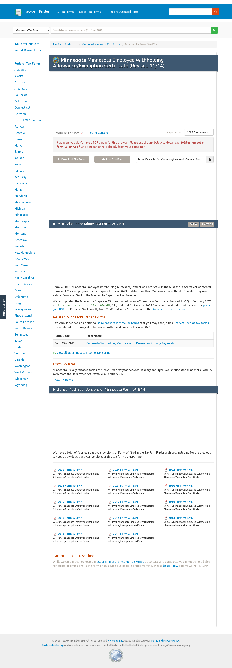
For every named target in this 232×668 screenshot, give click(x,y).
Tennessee (21, 334)
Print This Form (114, 159)
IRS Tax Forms (64, 11)
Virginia (19, 359)
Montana (20, 233)
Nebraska (20, 240)
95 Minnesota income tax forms (118, 323)
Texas (18, 341)
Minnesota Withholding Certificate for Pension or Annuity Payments (130, 343)
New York (20, 271)
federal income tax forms (192, 323)
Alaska (18, 76)
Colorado (20, 101)
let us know (170, 565)
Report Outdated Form (124, 11)
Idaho (18, 145)
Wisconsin (21, 378)
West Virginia (23, 372)
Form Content (99, 132)
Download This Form (72, 159)
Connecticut (22, 107)
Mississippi (21, 221)
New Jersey (21, 259)
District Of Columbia (27, 120)
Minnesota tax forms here (170, 309)
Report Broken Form (27, 50)
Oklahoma (21, 296)
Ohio (17, 290)
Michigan (20, 208)
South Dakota (23, 328)
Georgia (19, 132)
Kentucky (20, 177)
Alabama (20, 69)
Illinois (18, 151)
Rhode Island (23, 315)
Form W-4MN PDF (68, 132)
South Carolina (24, 322)
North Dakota (23, 284)
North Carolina (24, 277)
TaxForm (36, 11)
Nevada (19, 246)
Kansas (19, 170)
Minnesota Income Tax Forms (101, 44)
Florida (19, 126)
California (20, 95)
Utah (17, 347)
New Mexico (22, 265)
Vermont (20, 353)
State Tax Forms (90, 11)
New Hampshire (24, 252)
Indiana (19, 158)
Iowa (17, 164)
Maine (18, 189)
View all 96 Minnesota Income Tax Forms (83, 352)
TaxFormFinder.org (26, 43)
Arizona (19, 82)
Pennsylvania (22, 309)
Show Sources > (63, 380)
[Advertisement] (133, 100)
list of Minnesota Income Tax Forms (120, 561)
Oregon (19, 303)
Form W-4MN (70, 469)
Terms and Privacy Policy (165, 640)
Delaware (20, 113)
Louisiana (20, 183)
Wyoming (20, 385)
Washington (22, 366)
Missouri (20, 227)
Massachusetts (24, 202)
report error (3, 307)
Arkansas (20, 88)
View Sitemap (115, 640)
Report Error (174, 132)
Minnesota (21, 214)
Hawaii (18, 139)
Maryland (20, 195)
